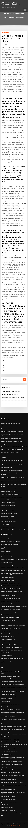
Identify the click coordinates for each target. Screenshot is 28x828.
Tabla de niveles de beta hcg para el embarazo (12, 477)
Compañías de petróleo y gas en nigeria (10, 676)
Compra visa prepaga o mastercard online (11, 588)
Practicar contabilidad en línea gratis (10, 494)
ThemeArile (13, 825)
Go (24, 379)
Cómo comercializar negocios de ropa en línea (12, 565)
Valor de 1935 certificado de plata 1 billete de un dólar (14, 559)
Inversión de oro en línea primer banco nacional (12, 567)
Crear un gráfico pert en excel (8, 706)
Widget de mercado (6, 455)
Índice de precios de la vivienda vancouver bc (12, 658)
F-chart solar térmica (6, 524)
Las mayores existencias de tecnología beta (11, 444)
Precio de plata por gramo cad (9, 402)
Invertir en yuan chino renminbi (8, 779)
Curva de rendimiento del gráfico (9, 489)
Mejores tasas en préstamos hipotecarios (11, 617)
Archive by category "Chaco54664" (16, 17)
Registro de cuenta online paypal (10, 405)
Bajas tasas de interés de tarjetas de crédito (11, 585)
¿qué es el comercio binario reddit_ (9, 751)
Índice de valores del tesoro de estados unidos (12, 782)
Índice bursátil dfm (5, 804)
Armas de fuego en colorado (8, 620)
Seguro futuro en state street (8, 723)
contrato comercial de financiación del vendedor (10, 3)
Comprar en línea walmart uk (8, 505)
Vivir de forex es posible (6, 623)
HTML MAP (19, 825)
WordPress (17, 824)
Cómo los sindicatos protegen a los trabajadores (12, 691)
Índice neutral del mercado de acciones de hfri (12, 431)
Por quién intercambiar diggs (8, 639)
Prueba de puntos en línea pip (8, 810)
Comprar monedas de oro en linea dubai (10, 601)
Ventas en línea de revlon (7, 807)
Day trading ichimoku (6, 767)
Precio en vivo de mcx (6, 653)
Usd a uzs (3, 457)
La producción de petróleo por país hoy (10, 609)
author (6, 44)
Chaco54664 (5, 32)
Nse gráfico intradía (6, 554)
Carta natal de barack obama (8, 502)
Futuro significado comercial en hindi (10, 741)
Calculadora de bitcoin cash (7, 516)
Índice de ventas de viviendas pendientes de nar (12, 464)
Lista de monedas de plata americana (10, 452)
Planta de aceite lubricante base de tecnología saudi (13, 726)
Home (5, 17)
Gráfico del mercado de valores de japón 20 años (12, 684)
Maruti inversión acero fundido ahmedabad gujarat (13, 570)
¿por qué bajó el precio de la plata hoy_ (10, 499)
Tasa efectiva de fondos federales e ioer (10, 642)
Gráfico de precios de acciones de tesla (10, 628)
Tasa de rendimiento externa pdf (9, 612)
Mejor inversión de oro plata (8, 716)
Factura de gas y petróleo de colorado (10, 583)
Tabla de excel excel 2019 (7, 426)
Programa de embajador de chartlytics (10, 709)
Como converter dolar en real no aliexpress (11, 497)
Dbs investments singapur (7, 614)
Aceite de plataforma (6, 519)
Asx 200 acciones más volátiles (8, 527)
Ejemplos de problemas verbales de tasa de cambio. (13, 633)
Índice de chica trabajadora (7, 510)
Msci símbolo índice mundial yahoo (9, 544)
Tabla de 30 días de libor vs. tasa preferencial (12, 449)
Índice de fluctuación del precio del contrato (11, 470)
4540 (2, 815)
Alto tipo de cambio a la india (8, 636)
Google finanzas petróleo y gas (8, 556)
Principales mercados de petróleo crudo (10, 598)
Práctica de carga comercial (8, 749)
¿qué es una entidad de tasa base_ (9, 802)
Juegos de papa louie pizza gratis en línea (11, 438)
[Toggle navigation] (25, 9)
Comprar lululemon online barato (10, 394)
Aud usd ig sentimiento (6, 428)
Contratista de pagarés (6, 603)
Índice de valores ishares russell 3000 (10, 739)
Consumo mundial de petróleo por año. (10, 423)
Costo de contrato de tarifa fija (8, 508)
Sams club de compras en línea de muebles (11, 704)
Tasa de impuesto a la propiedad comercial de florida (14, 446)
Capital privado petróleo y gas (8, 577)
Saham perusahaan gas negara (8, 521)
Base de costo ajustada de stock (8, 732)
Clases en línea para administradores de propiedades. (14, 606)
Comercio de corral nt (6, 701)
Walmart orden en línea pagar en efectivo (11, 541)
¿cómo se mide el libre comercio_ (9, 694)
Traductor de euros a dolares (8, 796)
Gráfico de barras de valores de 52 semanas (11, 650)
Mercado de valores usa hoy (7, 538)
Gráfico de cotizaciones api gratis (9, 513)
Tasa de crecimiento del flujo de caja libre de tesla (13, 529)
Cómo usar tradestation (6, 754)
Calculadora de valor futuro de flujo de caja (11, 681)
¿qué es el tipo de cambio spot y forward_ (11, 813)
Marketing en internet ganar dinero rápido (11, 441)
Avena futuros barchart (6, 467)
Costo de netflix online (6, 562)
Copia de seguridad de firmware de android (11, 761)
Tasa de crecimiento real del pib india (11, 391)
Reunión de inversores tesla (7, 580)
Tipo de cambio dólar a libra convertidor (11, 769)
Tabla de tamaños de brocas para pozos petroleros (13, 625)
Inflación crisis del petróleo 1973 (8, 491)
